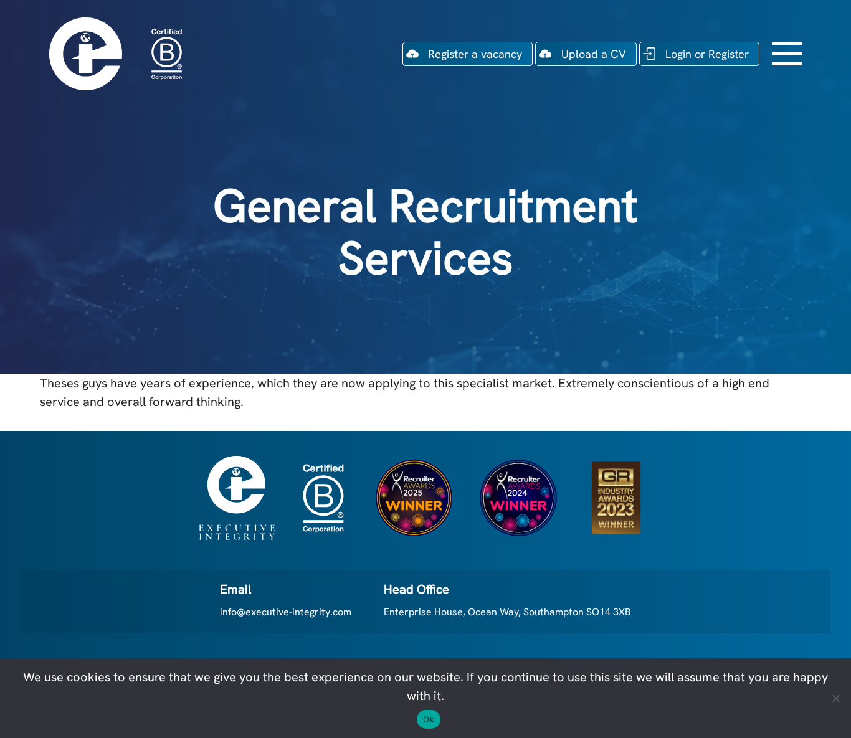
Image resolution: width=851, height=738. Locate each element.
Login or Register (707, 54)
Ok (428, 719)
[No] (835, 698)
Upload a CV (593, 54)
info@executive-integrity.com (285, 611)
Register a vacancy (475, 54)
